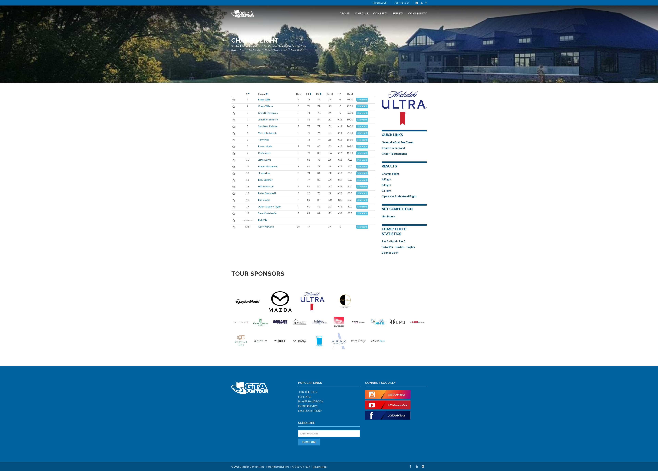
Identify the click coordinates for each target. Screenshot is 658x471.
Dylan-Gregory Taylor (269, 206)
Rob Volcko (264, 199)
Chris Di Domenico (268, 112)
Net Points (388, 216)
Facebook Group (310, 410)
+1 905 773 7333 (301, 466)
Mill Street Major (271, 50)
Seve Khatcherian (267, 213)
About (345, 13)
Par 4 (393, 241)
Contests (380, 13)
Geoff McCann (266, 226)
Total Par (388, 246)
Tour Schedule (254, 50)
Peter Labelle (265, 146)
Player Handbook (310, 401)
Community (417, 13)
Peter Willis (264, 99)
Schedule (361, 13)
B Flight (386, 185)
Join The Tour (402, 3)
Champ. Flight (390, 173)
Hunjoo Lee (264, 173)
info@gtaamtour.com (278, 466)
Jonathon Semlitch (268, 119)
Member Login (380, 3)
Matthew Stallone (267, 126)
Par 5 (402, 241)
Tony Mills (263, 139)
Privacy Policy (320, 466)
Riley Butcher (265, 179)
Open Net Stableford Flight (399, 196)
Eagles (411, 246)
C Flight (386, 190)
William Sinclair (266, 186)
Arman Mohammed (268, 166)
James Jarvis (264, 159)
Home (233, 50)
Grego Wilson (265, 106)
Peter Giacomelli (267, 193)
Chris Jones (264, 153)
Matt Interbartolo (267, 132)
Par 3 (385, 241)
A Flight (386, 179)
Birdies (400, 246)
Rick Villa (262, 219)
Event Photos (308, 406)
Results (398, 13)
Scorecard (362, 99)
